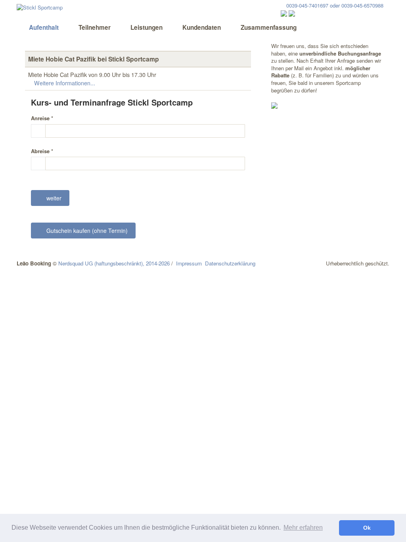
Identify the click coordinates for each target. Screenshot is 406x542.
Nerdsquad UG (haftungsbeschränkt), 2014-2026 (114, 263)
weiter (52, 198)
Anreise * (42, 118)
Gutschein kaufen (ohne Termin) (85, 230)
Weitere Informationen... (64, 83)
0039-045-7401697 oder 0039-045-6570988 (334, 5)
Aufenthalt (43, 27)
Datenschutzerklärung (230, 263)
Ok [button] (367, 528)
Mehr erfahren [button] (303, 527)
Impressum (189, 263)
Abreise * (42, 151)
